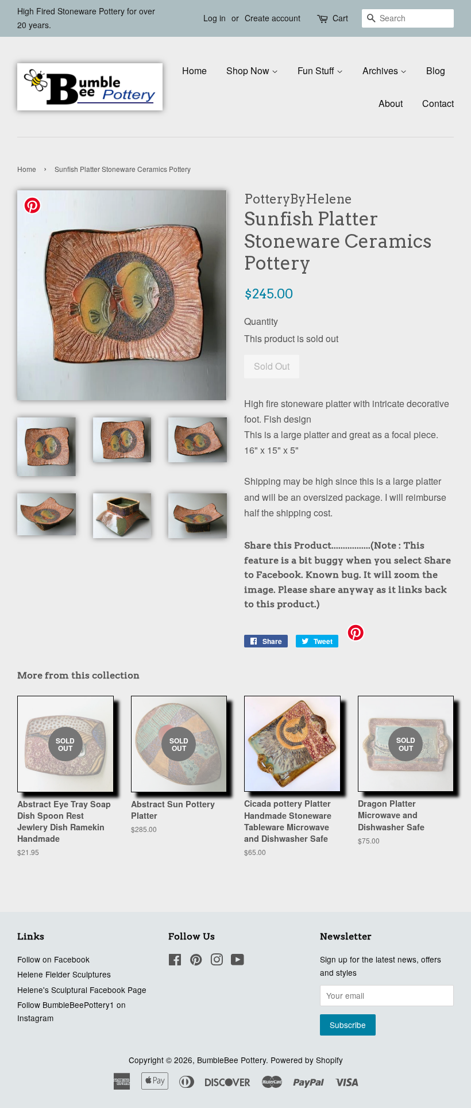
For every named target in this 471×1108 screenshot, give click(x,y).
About (391, 103)
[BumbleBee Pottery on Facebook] (175, 961)
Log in (214, 18)
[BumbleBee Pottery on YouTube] (237, 961)
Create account (272, 18)
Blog (435, 70)
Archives (381, 70)
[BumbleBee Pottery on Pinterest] (196, 961)
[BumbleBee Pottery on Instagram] (216, 961)
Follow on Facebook (53, 959)
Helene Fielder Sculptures (64, 974)
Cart (340, 18)
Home (194, 70)
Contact (438, 103)
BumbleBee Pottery (231, 1059)
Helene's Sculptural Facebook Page (81, 989)
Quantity (261, 321)
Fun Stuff (317, 70)
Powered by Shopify (307, 1059)
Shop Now (249, 70)
